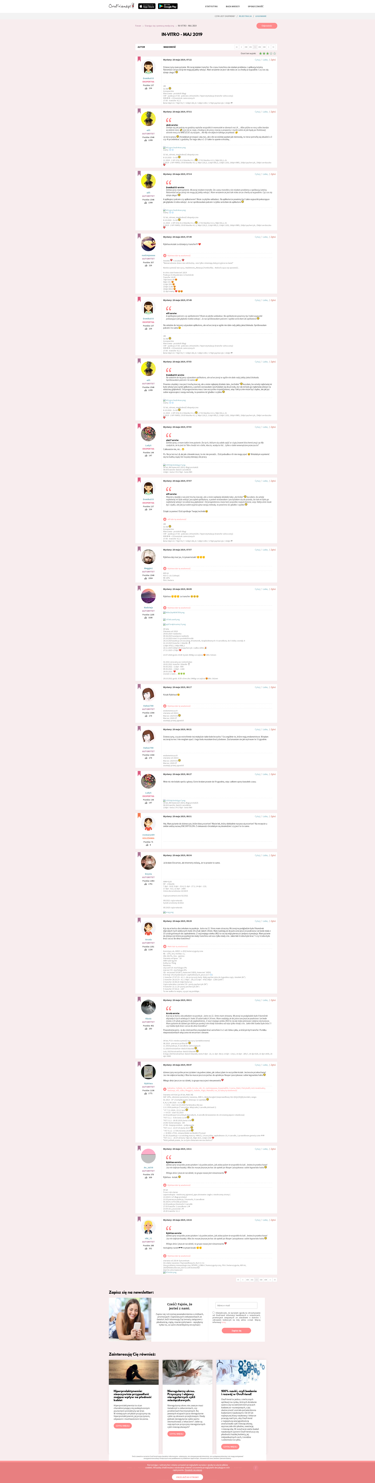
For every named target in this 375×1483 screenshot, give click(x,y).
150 (246, 47)
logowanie (260, 16)
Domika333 (148, 78)
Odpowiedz (267, 25)
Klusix (148, 1018)
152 (255, 47)
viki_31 (148, 1238)
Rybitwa (148, 1083)
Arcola (148, 939)
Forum (138, 25)
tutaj (224, 1322)
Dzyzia (148, 874)
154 (264, 47)
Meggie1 (148, 568)
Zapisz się (236, 1330)
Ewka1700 (148, 706)
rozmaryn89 (148, 835)
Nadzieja (148, 607)
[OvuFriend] (121, 8)
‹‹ (237, 47)
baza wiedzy (233, 6)
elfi (148, 130)
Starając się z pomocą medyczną (159, 25)
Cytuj (257, 59)
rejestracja (245, 16)
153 (259, 47)
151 (250, 47)
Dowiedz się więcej (193, 1470)
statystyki (211, 6)
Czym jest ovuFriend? (225, 16)
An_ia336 (148, 1167)
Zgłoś (273, 59)
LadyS (148, 445)
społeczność (255, 6)
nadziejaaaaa (148, 255)
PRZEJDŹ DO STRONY (187, 1477)
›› (273, 47)
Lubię (265, 59)
